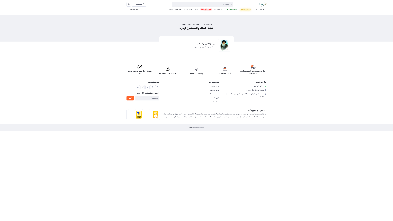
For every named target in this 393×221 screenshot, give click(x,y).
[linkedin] (138, 87)
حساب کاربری (215, 86)
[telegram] (143, 87)
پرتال (190, 127)
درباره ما (216, 97)
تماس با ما (216, 101)
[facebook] (157, 87)
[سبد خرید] (128, 4)
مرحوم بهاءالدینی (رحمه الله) (206, 44)
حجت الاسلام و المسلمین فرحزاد (190, 25)
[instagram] (152, 87)
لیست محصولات (213, 93)
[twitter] (147, 87)
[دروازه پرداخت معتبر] (138, 114)
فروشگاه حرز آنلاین (206, 25)
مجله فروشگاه (214, 90)
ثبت (130, 98)
